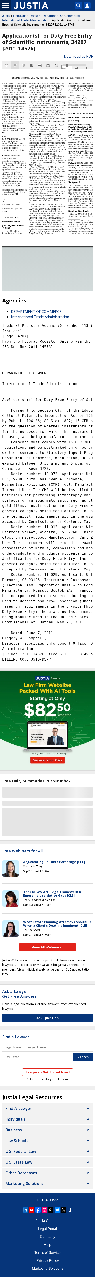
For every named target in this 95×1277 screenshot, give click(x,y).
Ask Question (47, 1018)
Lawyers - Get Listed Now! (48, 1072)
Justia (6, 15)
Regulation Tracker (26, 15)
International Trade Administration (25, 20)
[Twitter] (63, 1210)
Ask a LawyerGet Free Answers (19, 994)
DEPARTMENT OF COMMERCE (36, 311)
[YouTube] (31, 1210)
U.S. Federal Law (20, 1151)
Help (47, 1245)
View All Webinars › (47, 947)
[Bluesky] (57, 1210)
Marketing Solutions (24, 1183)
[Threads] (50, 1210)
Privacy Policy (47, 1260)
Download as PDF (78, 56)
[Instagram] (44, 1210)
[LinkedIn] (25, 1210)
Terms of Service (47, 1252)
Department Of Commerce (61, 15)
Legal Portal (47, 1229)
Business (13, 1129)
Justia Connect (47, 1221)
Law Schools (16, 1140)
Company (47, 1237)
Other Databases (21, 1172)
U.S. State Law (18, 1162)
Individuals (15, 1119)
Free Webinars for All (22, 851)
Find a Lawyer (15, 1036)
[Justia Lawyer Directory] (70, 1210)
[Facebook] (38, 1210)
